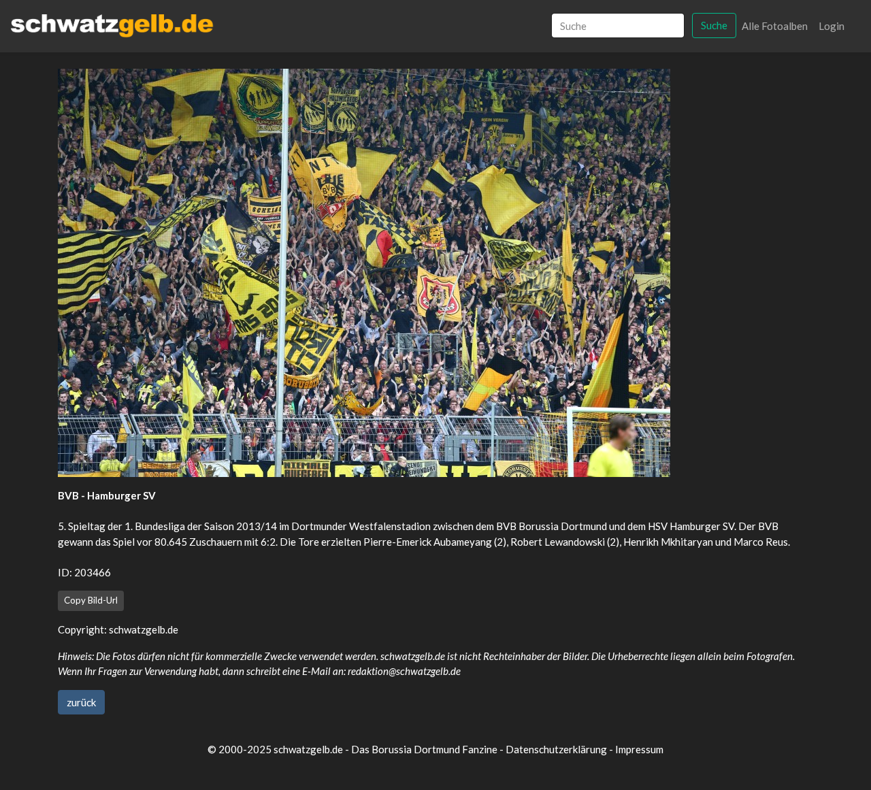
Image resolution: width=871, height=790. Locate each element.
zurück (81, 702)
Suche (714, 25)
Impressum (639, 749)
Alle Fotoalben (775, 26)
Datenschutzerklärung (556, 749)
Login (831, 26)
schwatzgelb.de (143, 629)
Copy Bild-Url (91, 600)
